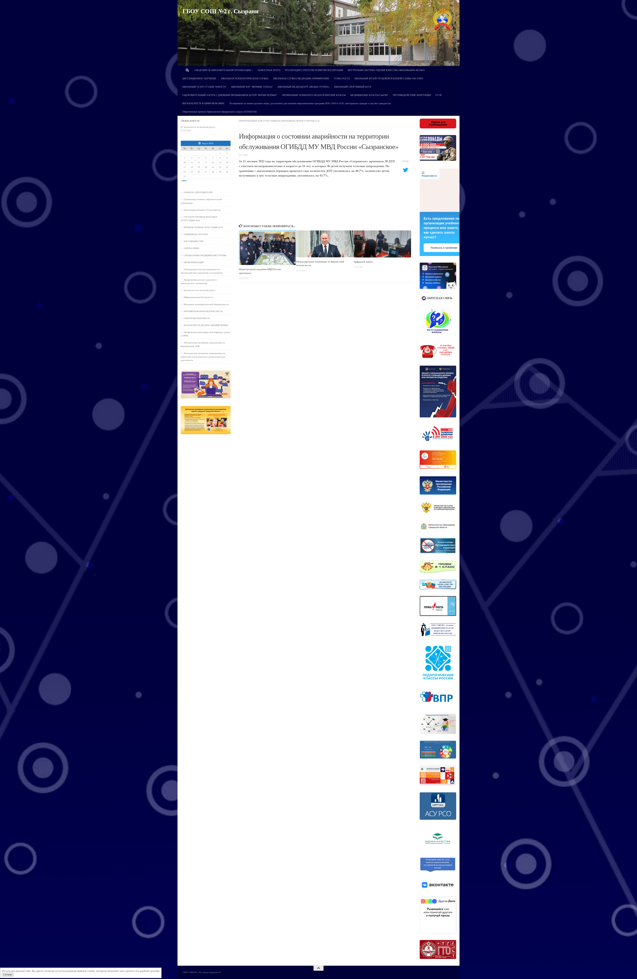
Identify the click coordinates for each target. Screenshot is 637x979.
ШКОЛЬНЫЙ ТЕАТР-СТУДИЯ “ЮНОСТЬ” (204, 86)
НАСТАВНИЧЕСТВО (194, 241)
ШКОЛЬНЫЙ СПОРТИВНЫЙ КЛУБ (352, 86)
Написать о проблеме (444, 247)
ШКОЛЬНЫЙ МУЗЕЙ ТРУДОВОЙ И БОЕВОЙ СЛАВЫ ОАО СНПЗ (388, 78)
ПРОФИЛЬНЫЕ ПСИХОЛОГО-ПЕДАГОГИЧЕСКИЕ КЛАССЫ (314, 95)
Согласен (7, 975)
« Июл (184, 180)
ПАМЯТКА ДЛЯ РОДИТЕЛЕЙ (198, 192)
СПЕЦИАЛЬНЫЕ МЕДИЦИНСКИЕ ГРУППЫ (205, 255)
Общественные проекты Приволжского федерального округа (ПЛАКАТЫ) (219, 111)
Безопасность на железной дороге (199, 126)
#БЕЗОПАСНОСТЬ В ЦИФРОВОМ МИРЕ (203, 103)
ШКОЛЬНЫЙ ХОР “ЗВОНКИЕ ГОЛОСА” (252, 86)
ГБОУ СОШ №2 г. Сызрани (220, 11)
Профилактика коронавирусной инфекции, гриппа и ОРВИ (205, 334)
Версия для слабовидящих (438, 123)
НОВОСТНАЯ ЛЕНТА (269, 70)
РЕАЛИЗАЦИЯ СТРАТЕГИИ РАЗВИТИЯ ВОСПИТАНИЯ (314, 70)
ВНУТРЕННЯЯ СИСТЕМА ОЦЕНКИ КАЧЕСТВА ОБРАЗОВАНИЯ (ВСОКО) (386, 70)
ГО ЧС (438, 95)
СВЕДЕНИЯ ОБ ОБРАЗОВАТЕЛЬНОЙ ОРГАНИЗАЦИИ (222, 70)
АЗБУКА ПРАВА (191, 248)
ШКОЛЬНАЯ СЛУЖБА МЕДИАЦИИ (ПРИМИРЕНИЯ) (301, 78)
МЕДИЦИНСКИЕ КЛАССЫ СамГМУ (369, 95)
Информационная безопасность (198, 297)
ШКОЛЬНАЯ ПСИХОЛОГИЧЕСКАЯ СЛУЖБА (245, 78)
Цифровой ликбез (363, 261)
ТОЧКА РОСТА (342, 78)
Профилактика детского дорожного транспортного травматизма (199, 281)
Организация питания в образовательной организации (201, 201)
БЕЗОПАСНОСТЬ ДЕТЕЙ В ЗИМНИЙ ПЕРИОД (206, 325)
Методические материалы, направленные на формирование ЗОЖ (203, 344)
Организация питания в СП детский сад (202, 209)
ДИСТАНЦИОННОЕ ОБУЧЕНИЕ (199, 78)
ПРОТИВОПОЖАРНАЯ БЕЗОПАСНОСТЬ (203, 311)
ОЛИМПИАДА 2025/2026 (196, 234)
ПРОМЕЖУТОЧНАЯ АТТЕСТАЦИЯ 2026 (203, 227)
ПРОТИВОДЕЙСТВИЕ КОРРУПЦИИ (412, 95)
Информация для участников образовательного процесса (279, 120)
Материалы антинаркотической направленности (206, 304)
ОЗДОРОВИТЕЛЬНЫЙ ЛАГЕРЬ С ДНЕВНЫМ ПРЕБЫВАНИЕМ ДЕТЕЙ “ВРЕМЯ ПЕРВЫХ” (229, 95)
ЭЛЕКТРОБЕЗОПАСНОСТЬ (197, 318)
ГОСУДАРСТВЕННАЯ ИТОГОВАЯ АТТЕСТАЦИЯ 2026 (199, 218)
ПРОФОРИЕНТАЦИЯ (194, 262)
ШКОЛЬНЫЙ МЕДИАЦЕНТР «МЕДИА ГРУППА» (303, 86)
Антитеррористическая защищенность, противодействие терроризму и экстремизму (202, 271)
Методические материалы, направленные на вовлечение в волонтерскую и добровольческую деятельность (203, 357)
